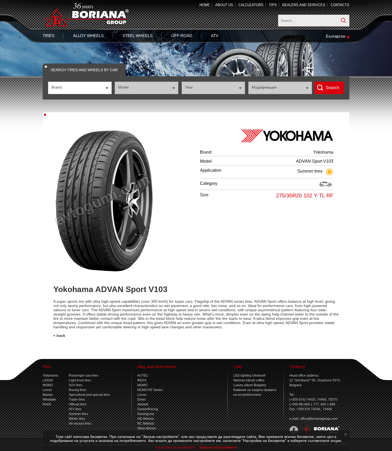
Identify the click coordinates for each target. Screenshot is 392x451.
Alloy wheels (88, 35)
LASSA (48, 380)
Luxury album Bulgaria (249, 385)
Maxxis (48, 395)
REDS (141, 380)
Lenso (47, 390)
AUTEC (142, 375)
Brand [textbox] (56, 87)
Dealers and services (303, 5)
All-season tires (80, 423)
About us (224, 5)
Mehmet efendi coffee (249, 380)
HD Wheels (145, 419)
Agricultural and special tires (89, 395)
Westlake (49, 399)
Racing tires (77, 390)
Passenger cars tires (83, 375)
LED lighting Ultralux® (249, 375)
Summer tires (78, 414)
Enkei (141, 399)
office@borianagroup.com (319, 419)
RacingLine (145, 414)
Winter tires (77, 419)
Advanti (142, 404)
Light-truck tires (80, 380)
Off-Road (181, 35)
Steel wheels (137, 35)
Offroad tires (77, 404)
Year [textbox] (189, 87)
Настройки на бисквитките (175, 447)
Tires (48, 35)
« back (59, 335)
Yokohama (50, 375)
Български (335, 36)
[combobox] (80, 88)
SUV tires (75, 385)
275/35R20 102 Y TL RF (304, 195)
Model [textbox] (123, 87)
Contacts (340, 5)
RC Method (145, 423)
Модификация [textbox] (264, 87)
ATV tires (75, 409)
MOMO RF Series (150, 390)
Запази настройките (218, 447)
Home (204, 5)
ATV (214, 35)
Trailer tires (77, 399)
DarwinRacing (147, 409)
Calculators (250, 5)
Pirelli (47, 404)
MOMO (48, 385)
